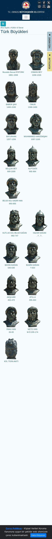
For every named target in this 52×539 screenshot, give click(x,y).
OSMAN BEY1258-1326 (36, 73)
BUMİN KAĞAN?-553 (32, 266)
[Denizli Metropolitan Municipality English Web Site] (39, 2)
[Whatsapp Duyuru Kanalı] (44, 6)
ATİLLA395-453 (32, 298)
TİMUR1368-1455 (32, 105)
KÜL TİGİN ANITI (11, 361)
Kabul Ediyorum (38, 535)
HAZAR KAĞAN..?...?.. (39, 234)
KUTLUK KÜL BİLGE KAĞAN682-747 (15, 234)
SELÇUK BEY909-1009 (11, 170)
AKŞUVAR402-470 (11, 298)
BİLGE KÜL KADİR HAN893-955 (13, 202)
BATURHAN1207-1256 (11, 137)
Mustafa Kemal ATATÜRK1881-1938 (13, 73)
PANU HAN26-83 (11, 330)
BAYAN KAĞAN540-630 (11, 266)
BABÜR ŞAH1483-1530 (11, 105)
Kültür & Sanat (17, 28)
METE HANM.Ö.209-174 (32, 330)
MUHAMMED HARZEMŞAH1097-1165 (35, 137)
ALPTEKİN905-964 (32, 170)
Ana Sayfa (5, 28)
